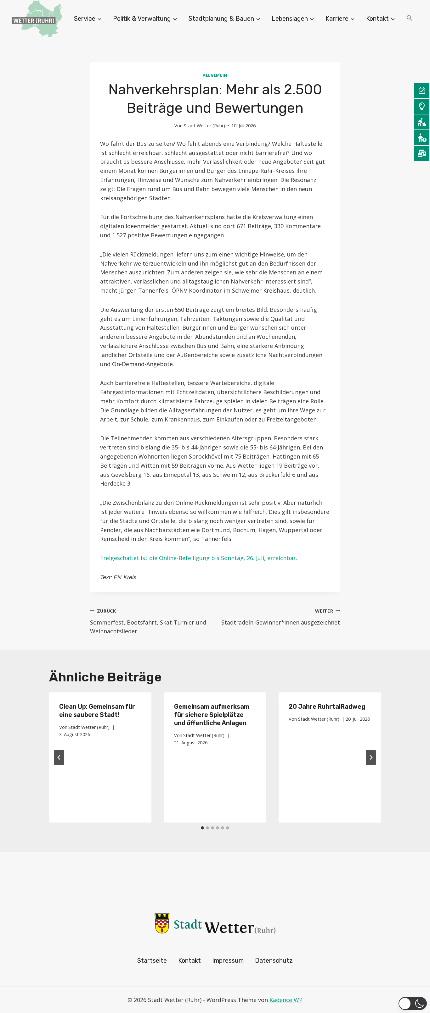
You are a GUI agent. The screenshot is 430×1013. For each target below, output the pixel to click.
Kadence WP (286, 1000)
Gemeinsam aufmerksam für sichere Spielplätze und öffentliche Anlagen (211, 715)
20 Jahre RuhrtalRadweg (327, 706)
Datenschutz (274, 960)
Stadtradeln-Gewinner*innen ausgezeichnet (280, 617)
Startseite (152, 960)
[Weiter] (371, 757)
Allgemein (215, 75)
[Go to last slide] (59, 757)
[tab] (202, 827)
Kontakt (189, 960)
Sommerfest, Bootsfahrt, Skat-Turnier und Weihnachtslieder (148, 621)
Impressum (228, 960)
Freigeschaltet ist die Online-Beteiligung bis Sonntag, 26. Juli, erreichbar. (198, 558)
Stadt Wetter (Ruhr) (204, 126)
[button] (409, 18)
